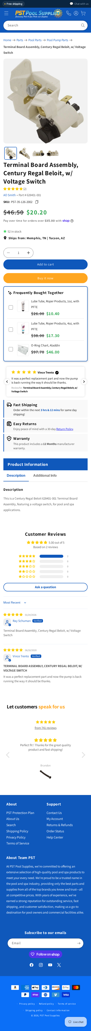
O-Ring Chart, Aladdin (45, 345)
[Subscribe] (78, 943)
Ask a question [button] (45, 587)
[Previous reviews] (7, 381)
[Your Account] (76, 13)
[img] (13, 615)
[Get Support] (68, 13)
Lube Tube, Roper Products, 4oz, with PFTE (55, 326)
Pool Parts (34, 40)
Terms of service (67, 1003)
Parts (20, 40)
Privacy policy (27, 1003)
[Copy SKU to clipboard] (36, 202)
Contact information (58, 1010)
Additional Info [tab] (45, 475)
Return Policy (64, 429)
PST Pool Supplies (50, 1015)
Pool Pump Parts (57, 40)
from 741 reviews (46, 728)
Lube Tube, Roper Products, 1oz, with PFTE (55, 304)
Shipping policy (34, 1010)
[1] (10, 153)
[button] (83, 13)
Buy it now (45, 278)
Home (7, 40)
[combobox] (45, 25)
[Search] (83, 25)
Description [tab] (16, 475)
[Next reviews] (84, 381)
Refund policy (46, 1003)
